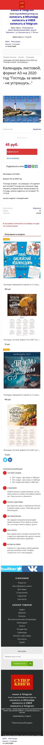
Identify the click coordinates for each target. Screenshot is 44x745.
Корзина (8, 44)
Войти (7, 41)
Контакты (22, 599)
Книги (22, 626)
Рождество (22, 629)
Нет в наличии (13, 158)
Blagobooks (37, 129)
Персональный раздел (22, 722)
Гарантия (22, 596)
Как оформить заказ (22, 586)
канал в (16, 10)
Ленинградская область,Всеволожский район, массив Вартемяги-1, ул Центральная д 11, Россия (22, 29)
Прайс (22, 642)
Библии (22, 612)
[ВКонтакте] (26, 166)
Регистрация (15, 41)
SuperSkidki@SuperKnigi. (25, 14)
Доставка (22, 589)
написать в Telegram (24, 23)
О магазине (22, 592)
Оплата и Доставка (22, 635)
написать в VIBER (23, 20)
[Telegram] (36, 166)
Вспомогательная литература (22, 619)
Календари (22, 622)
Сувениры (22, 632)
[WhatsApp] (32, 166)
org (36, 14)
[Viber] (29, 166)
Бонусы (22, 616)
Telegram (27, 10)
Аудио (22, 609)
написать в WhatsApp (23, 16)
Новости (22, 582)
